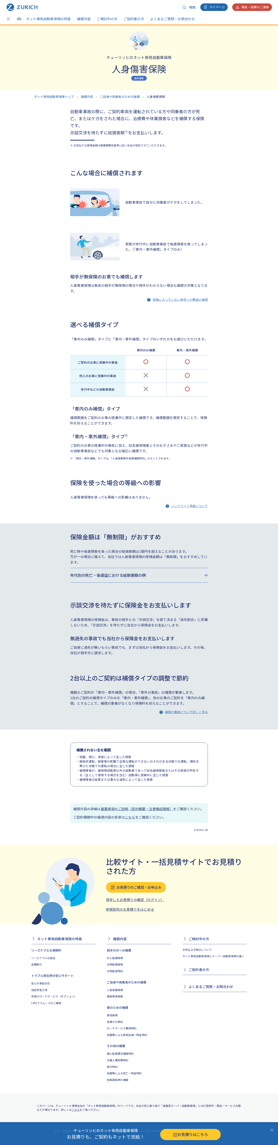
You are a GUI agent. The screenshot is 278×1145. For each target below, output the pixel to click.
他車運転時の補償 (117, 1080)
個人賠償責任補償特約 (120, 1053)
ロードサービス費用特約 (121, 1028)
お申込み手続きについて (197, 950)
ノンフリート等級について (189, 506)
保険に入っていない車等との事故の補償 (180, 299)
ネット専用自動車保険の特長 (48, 18)
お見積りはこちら (192, 1134)
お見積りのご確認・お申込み (138, 887)
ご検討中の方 (107, 18)
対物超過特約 (115, 971)
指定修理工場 (39, 990)
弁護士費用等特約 (117, 1060)
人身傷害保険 (115, 990)
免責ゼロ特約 (115, 1022)
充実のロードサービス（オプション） (54, 996)
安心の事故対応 (40, 983)
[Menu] (9, 19)
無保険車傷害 (115, 996)
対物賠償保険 (115, 964)
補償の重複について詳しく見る (186, 712)
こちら (130, 817)
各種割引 (36, 964)
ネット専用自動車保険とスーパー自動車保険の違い (213, 956)
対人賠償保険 (115, 958)
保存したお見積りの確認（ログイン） (135, 899)
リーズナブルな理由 (43, 958)
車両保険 (112, 1015)
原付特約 (112, 1067)
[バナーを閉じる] (272, 1130)
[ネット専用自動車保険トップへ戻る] (22, 7)
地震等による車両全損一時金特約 (127, 1035)
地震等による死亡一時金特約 (124, 1073)
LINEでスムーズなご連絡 (46, 1003)
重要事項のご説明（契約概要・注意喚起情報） (137, 808)
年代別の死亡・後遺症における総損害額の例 (108, 575)
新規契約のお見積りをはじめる (130, 909)
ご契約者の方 (133, 18)
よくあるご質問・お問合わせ (172, 18)
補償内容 (84, 18)
